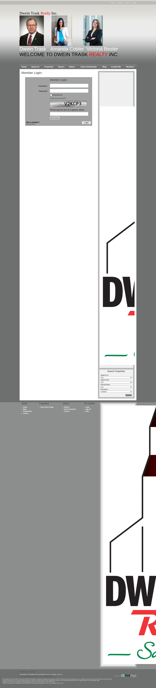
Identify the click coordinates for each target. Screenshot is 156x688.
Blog (104, 67)
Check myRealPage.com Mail (29, 676)
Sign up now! (30, 124)
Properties (48, 67)
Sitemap (32, 671)
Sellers (72, 67)
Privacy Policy (24, 671)
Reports (67, 407)
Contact (120, 2)
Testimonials (27, 411)
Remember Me (57, 95)
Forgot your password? (58, 98)
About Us (35, 67)
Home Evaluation (70, 409)
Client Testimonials (89, 67)
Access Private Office (46, 676)
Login (134, 2)
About (127, 2)
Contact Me (116, 67)
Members (130, 67)
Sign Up (88, 409)
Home (112, 2)
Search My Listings (47, 407)
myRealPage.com (125, 675)
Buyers (61, 67)
